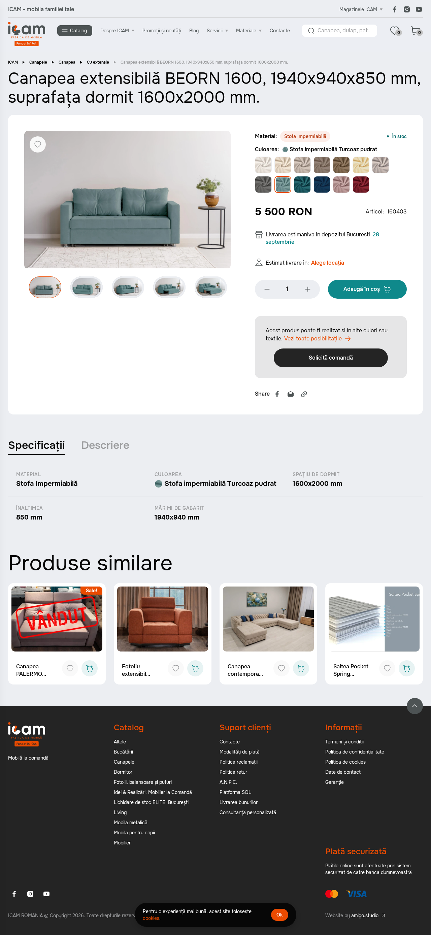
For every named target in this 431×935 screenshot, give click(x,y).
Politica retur (233, 772)
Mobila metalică (130, 823)
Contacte (280, 31)
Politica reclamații (239, 762)
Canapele (38, 62)
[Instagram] (407, 9)
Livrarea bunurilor (239, 802)
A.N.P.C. (228, 782)
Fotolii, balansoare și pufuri (143, 782)
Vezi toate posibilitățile (313, 338)
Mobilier (122, 843)
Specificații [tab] (36, 445)
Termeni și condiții (344, 742)
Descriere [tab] (105, 445)
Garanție (334, 782)
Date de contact (343, 772)
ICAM (13, 62)
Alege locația (327, 262)
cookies (151, 918)
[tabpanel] (215, 496)
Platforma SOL (235, 792)
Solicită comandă (331, 357)
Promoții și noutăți (161, 31)
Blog (194, 31)
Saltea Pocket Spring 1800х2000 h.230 (350, 677)
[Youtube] (419, 9)
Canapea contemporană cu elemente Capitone (246, 677)
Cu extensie (98, 62)
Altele (120, 742)
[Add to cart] (89, 668)
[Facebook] (395, 9)
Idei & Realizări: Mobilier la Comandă (153, 792)
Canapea (67, 62)
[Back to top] (415, 706)
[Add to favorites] (70, 668)
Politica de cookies (345, 762)
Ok (279, 915)
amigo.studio (364, 915)
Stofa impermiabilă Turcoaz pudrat (333, 149)
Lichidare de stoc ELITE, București (151, 802)
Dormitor (123, 772)
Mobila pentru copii (134, 833)
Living (120, 812)
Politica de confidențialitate (354, 752)
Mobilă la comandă (28, 758)
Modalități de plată (240, 752)
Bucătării (123, 752)
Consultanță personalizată (248, 812)
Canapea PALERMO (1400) (29, 674)
